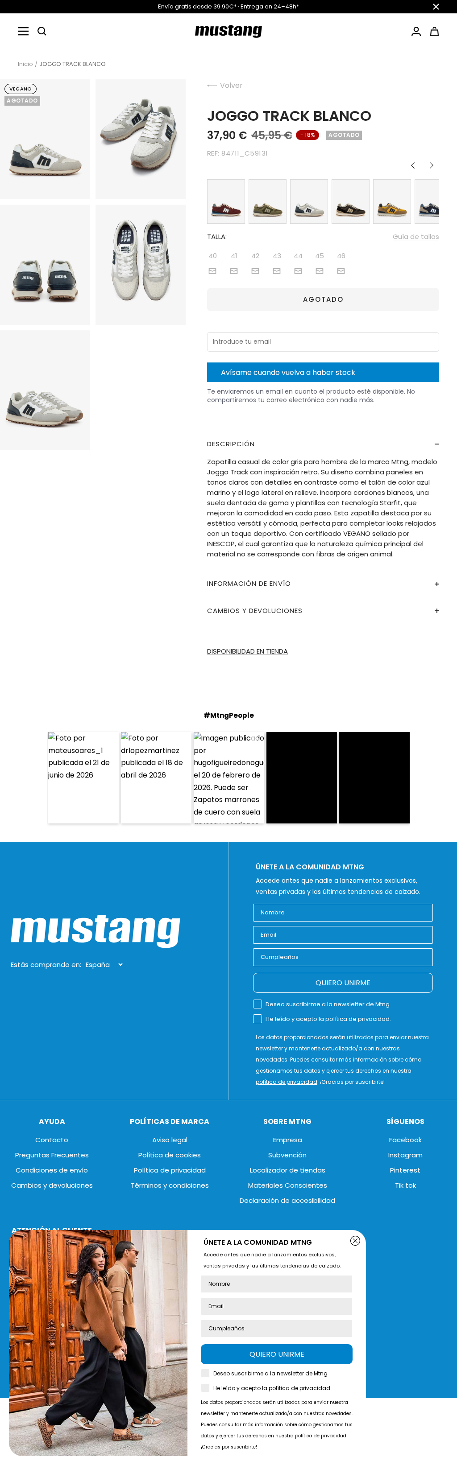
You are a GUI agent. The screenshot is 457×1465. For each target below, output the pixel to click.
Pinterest (405, 1170)
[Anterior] (412, 165)
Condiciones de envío (52, 1170)
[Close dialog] (355, 1241)
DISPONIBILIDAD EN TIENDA (247, 651)
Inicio (25, 64)
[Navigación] (23, 31)
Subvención (287, 1155)
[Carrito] (434, 31)
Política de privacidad (170, 1170)
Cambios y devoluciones (52, 1185)
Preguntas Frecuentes (52, 1155)
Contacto (51, 1139)
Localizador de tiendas (287, 1170)
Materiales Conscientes (287, 1185)
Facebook (405, 1139)
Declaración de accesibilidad (287, 1200)
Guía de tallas (416, 236)
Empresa (287, 1139)
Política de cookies (169, 1155)
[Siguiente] (431, 165)
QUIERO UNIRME (343, 983)
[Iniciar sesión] (416, 31)
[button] (41, 31)
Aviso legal (169, 1139)
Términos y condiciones (170, 1185)
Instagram (405, 1155)
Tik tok (405, 1185)
